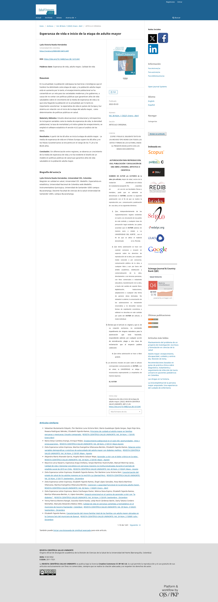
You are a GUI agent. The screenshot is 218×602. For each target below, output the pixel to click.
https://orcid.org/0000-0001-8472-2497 (54, 51)
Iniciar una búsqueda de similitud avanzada (72, 530)
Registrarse (170, 2)
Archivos (48, 17)
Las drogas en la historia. (158, 379)
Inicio (42, 26)
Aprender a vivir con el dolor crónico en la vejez (117, 456)
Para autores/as (154, 72)
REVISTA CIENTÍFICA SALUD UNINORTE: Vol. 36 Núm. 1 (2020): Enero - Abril (76, 488)
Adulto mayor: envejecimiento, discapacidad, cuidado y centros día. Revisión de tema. (161, 356)
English (151, 101)
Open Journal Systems (157, 86)
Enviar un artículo (157, 134)
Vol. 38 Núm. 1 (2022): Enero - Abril (69, 26)
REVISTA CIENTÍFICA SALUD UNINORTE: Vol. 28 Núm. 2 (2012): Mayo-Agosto (92, 444)
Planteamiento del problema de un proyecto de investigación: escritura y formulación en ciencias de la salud (163, 346)
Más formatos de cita (119, 412)
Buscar (177, 17)
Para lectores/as (154, 68)
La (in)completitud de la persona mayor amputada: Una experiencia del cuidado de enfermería (162, 385)
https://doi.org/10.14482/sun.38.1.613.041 (62, 59)
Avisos (59, 17)
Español (151, 105)
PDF (114, 92)
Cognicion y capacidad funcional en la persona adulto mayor (114, 485)
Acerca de (70, 17)
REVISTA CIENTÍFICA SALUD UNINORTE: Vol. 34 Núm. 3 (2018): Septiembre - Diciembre (90, 497)
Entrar (180, 2)
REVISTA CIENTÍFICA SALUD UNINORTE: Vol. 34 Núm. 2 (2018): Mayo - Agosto (77, 460)
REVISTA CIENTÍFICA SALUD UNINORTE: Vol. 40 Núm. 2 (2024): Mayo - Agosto (105, 469)
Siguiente (134, 525)
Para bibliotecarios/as (156, 76)
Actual (38, 17)
